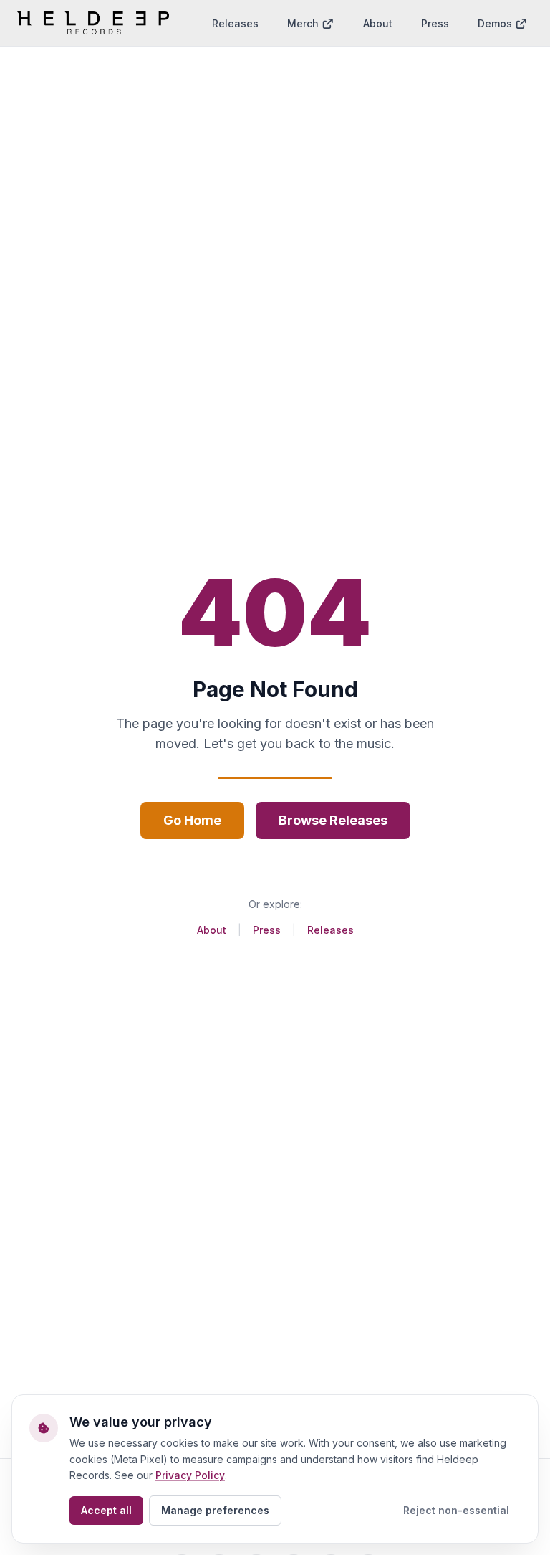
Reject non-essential (456, 1510)
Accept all (106, 1510)
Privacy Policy (190, 1475)
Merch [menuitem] (303, 23)
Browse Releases (333, 820)
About (211, 930)
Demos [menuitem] (495, 23)
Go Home (192, 820)
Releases (330, 930)
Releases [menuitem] (235, 23)
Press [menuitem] (435, 23)
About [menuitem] (377, 23)
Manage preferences (215, 1510)
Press (267, 930)
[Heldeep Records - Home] (93, 22)
